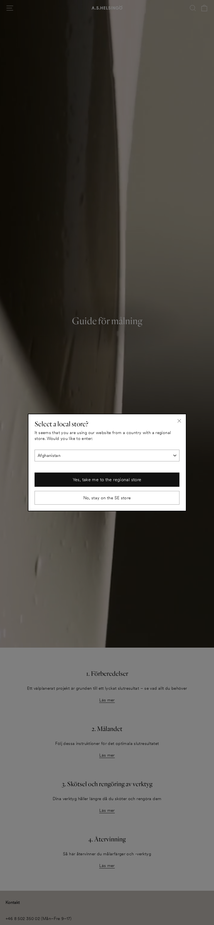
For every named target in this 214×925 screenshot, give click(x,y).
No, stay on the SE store (107, 497)
